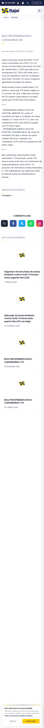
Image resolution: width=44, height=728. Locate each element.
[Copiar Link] (4, 223)
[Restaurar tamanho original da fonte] (36, 2)
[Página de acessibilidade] (18, 3)
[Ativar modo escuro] (28, 3)
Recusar (13, 721)
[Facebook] (13, 223)
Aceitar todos (31, 721)
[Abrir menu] (39, 11)
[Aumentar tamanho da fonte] (40, 2)
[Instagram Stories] (39, 223)
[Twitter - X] (22, 223)
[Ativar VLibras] (23, 3)
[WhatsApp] (30, 223)
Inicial (6, 17)
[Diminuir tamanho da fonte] (33, 2)
